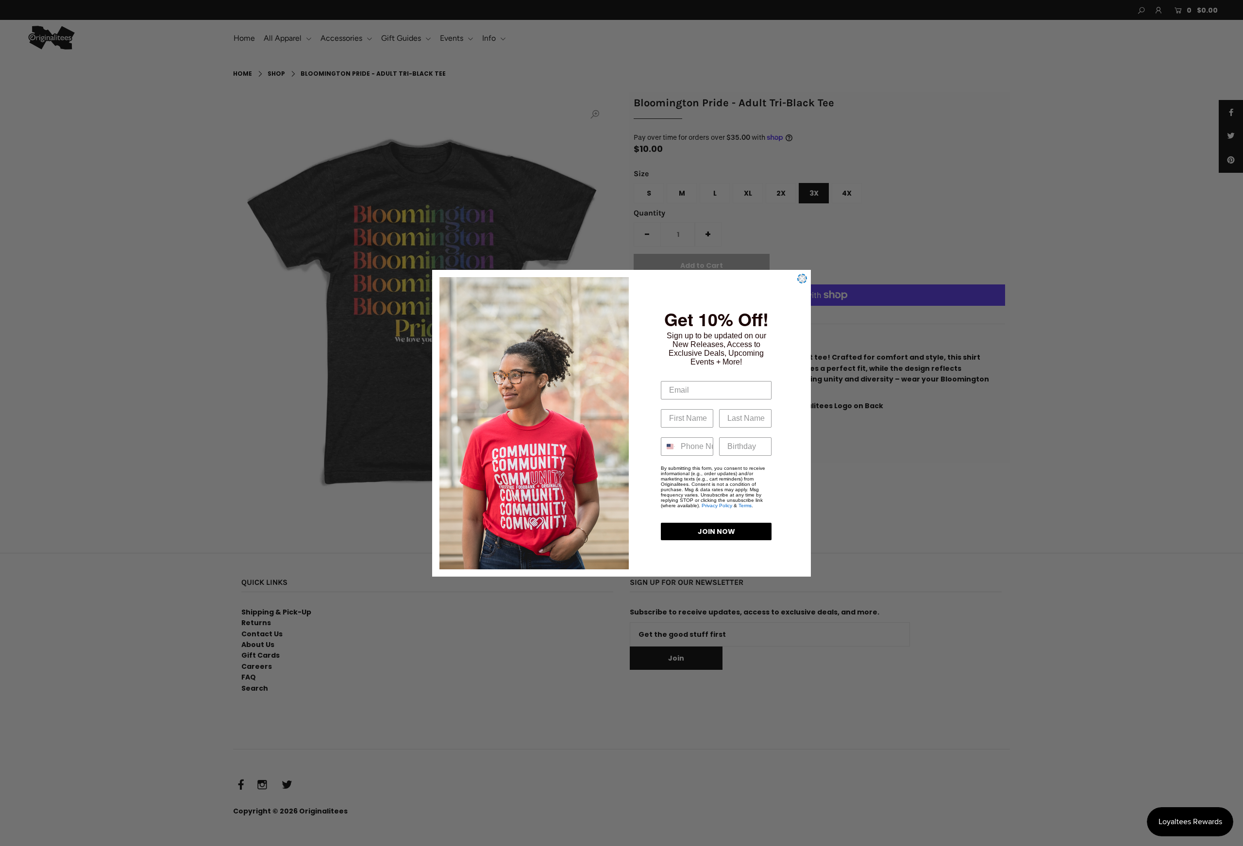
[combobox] (668, 446)
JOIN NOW (716, 531)
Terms (745, 505)
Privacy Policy (717, 505)
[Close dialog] (802, 278)
